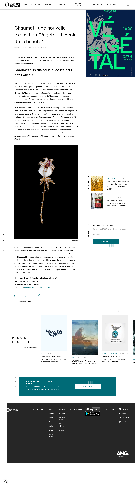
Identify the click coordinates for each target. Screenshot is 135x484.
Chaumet (36, 296)
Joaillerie (18, 296)
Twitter (124, 413)
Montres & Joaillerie (79, 5)
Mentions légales (62, 418)
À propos (62, 409)
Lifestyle (60, 5)
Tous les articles (30, 347)
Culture (97, 5)
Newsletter (62, 413)
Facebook (125, 422)
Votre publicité (61, 425)
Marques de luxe (51, 435)
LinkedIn (125, 409)
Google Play (92, 413)
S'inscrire (106, 242)
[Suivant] (125, 311)
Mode (25, 5)
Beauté (47, 5)
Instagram (125, 417)
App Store (92, 409)
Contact (61, 430)
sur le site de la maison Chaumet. (37, 287)
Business (35, 5)
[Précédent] (120, 311)
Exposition (27, 296)
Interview (110, 5)
